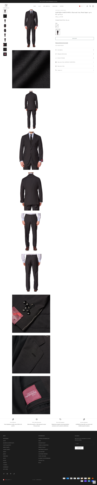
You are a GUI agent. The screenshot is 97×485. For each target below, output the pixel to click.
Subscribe (79, 447)
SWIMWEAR (5, 467)
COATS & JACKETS (7, 445)
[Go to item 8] (5, 45)
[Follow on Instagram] (7, 473)
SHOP (34, 6)
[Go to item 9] (5, 49)
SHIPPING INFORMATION (43, 438)
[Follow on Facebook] (3, 473)
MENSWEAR (5, 438)
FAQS (39, 440)
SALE (39, 6)
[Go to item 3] (5, 21)
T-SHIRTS (5, 464)
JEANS (4, 453)
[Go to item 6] (5, 35)
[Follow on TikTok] (14, 473)
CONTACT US (41, 460)
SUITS (4, 440)
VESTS (4, 458)
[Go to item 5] (5, 30)
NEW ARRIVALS (46, 6)
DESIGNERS (55, 6)
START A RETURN (42, 456)
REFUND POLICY (41, 443)
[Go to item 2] (5, 16)
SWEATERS (5, 456)
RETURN (61, 6)
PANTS (4, 451)
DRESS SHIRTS (6, 447)
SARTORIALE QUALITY (43, 449)
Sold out (74, 38)
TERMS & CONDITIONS (43, 445)
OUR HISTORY (41, 451)
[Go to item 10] (5, 54)
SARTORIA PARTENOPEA (60, 10)
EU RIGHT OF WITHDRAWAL (44, 458)
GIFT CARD (5, 469)
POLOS (4, 460)
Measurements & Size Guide (61, 43)
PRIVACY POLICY (41, 447)
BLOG (39, 462)
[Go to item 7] (5, 40)
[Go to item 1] (5, 11)
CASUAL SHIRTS (6, 449)
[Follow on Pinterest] (10, 473)
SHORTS (5, 462)
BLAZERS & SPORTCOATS (8, 443)
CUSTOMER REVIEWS (43, 453)
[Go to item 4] (5, 25)
